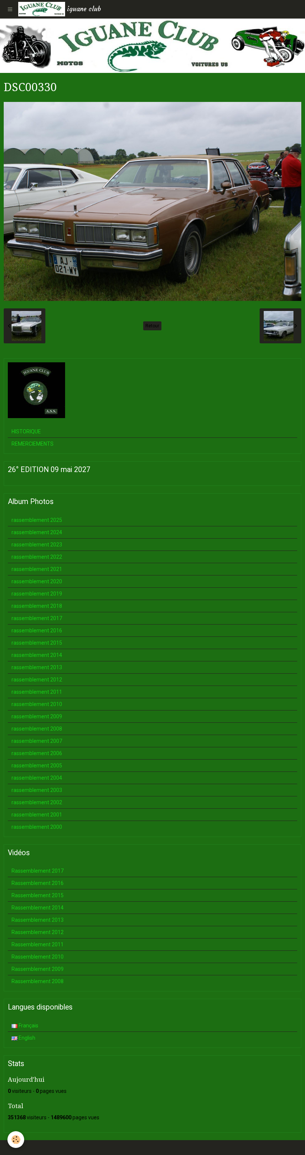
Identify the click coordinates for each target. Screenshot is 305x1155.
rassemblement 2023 (37, 545)
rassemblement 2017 (37, 618)
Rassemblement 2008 (38, 981)
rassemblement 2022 (37, 557)
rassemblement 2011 (37, 692)
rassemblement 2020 (37, 581)
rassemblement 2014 (37, 655)
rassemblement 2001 (37, 815)
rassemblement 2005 (37, 766)
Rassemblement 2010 (38, 957)
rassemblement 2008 (37, 729)
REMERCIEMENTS (33, 444)
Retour (152, 325)
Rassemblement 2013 (38, 920)
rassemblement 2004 (37, 778)
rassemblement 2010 (37, 704)
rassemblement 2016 (37, 630)
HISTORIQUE (26, 431)
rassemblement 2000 (37, 827)
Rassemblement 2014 (38, 908)
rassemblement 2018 (37, 606)
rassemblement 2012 (37, 680)
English (26, 1038)
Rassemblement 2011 (38, 944)
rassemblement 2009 (37, 716)
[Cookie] (15, 1139)
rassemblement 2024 (37, 532)
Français (27, 1026)
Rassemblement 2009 (38, 969)
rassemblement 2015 (37, 643)
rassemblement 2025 (37, 520)
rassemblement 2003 (37, 790)
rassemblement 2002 (37, 802)
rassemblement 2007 (37, 741)
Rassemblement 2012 (38, 932)
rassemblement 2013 (37, 667)
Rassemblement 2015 (38, 895)
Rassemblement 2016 (38, 883)
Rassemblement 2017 (38, 871)
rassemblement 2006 (37, 753)
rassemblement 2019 (37, 594)
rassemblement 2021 (37, 569)
